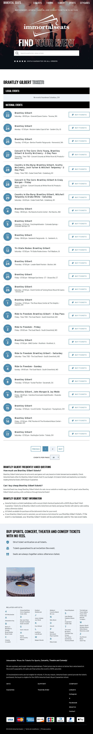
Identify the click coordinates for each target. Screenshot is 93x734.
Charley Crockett (8, 641)
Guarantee (10, 690)
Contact (72, 711)
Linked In (72, 690)
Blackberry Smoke (8, 629)
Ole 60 (52, 626)
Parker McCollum (53, 633)
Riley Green (53, 642)
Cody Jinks (23, 614)
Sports (72, 3)
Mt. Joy (52, 614)
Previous (35, 449)
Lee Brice (37, 632)
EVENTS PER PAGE (42, 458)
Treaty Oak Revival (83, 617)
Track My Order (43, 690)
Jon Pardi (38, 620)
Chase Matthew (25, 610)
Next (60, 449)
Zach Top (83, 641)
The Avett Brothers (68, 631)
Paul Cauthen (54, 636)
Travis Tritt (83, 614)
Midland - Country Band (54, 611)
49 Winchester (9, 615)
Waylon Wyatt (84, 625)
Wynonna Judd (84, 631)
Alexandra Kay (9, 621)
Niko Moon (53, 620)
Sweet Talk (68, 624)
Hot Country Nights (24, 638)
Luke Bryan (38, 634)
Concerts (37, 3)
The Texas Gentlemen (68, 638)
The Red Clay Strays (69, 634)
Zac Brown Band (83, 638)
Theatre (49, 3)
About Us (72, 707)
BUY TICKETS (81, 115)
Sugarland (68, 622)
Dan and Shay (24, 620)
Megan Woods (39, 640)
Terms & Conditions (32, 729)
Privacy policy (46, 729)
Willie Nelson (83, 629)
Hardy (22, 636)
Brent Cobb (8, 634)
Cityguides (85, 3)
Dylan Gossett (24, 624)
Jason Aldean (39, 618)
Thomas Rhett (69, 641)
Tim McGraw (83, 610)
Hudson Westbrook (38, 611)
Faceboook (73, 703)
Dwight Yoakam (25, 622)
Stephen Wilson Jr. (69, 619)
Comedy (61, 3)
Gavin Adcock (24, 630)
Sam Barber (68, 616)
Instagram (73, 694)
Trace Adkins (84, 612)
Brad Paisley (9, 632)
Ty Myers (82, 619)
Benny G (7, 627)
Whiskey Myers (84, 627)
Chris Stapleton (25, 612)
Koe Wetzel (38, 626)
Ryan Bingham (69, 610)
